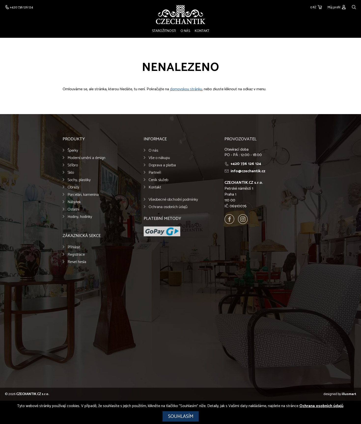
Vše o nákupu (159, 158)
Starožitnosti (164, 31)
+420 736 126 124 (246, 163)
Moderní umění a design (86, 158)
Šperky (73, 150)
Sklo (71, 172)
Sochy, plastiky (79, 180)
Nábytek (74, 202)
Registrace (76, 254)
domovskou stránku (186, 89)
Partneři (155, 172)
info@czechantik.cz (248, 171)
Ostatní (73, 209)
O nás (185, 31)
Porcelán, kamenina (83, 194)
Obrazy (73, 187)
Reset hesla (77, 262)
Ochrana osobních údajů (168, 207)
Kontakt (202, 31)
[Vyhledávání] (354, 6)
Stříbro (73, 165)
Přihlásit (74, 247)
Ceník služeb (158, 180)
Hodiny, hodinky (80, 216)
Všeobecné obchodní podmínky (173, 199)
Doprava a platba (162, 165)
